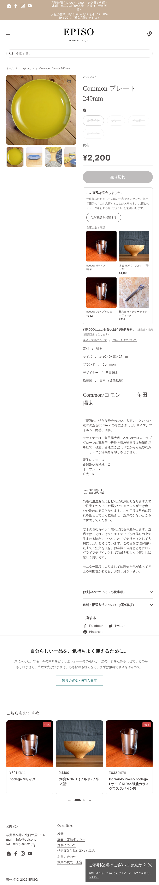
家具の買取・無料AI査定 (79, 680)
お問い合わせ (66, 856)
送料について (66, 845)
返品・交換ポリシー (71, 839)
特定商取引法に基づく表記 (76, 851)
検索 (60, 834)
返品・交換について (95, 340)
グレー (116, 120)
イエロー (138, 120)
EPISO (32, 879)
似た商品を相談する (104, 217)
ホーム (10, 68)
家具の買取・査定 (69, 862)
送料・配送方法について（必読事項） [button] (109, 605)
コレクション (26, 68)
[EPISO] (78, 34)
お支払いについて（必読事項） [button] (104, 592)
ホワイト (93, 120)
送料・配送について (124, 340)
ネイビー (93, 134)
